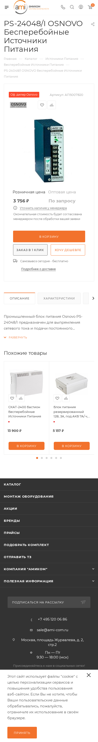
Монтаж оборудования (29, 496)
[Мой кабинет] (81, 7)
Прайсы (12, 533)
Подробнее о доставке (38, 269)
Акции (10, 508)
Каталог (12, 484)
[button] (37, 458)
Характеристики (59, 298)
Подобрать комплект (26, 545)
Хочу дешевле (68, 250)
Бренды (12, 521)
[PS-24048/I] (49, 150)
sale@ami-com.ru (52, 630)
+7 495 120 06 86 (52, 619)
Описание (19, 298)
